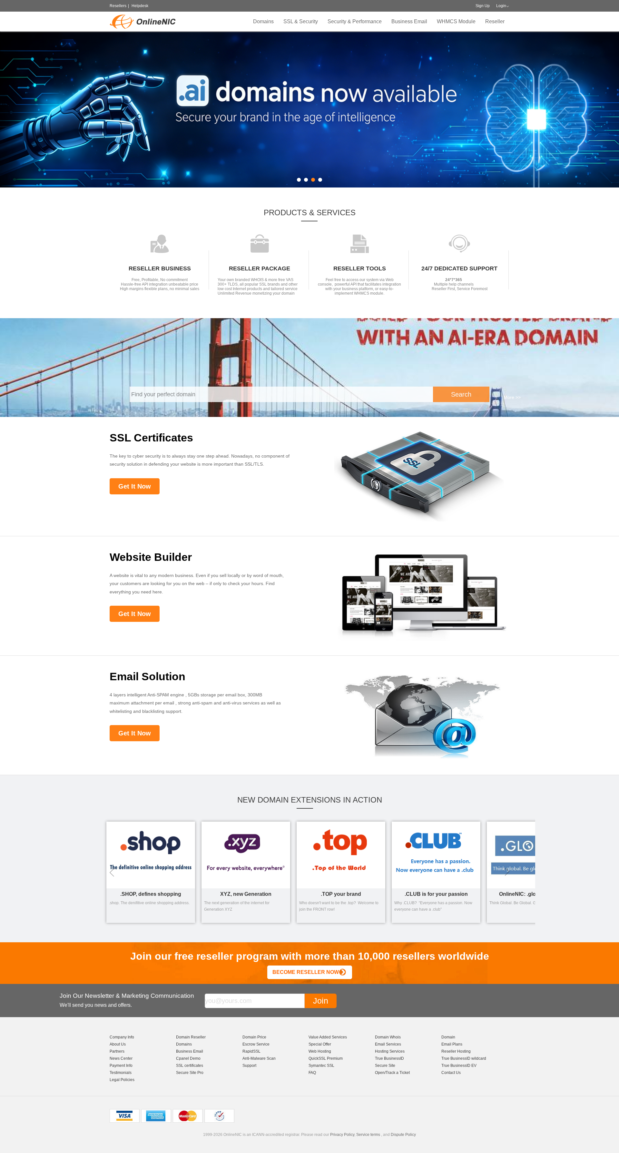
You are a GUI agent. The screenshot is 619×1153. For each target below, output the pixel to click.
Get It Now (134, 486)
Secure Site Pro (189, 1072)
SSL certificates (189, 1065)
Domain (448, 1037)
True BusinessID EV (459, 1065)
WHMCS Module (456, 21)
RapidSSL (251, 1051)
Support (249, 1065)
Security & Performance (355, 21)
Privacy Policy (342, 1134)
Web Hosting (320, 1051)
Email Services (388, 1044)
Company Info (122, 1037)
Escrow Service (256, 1044)
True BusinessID (389, 1058)
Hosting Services (390, 1051)
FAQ (312, 1072)
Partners (117, 1051)
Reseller (495, 21)
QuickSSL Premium (326, 1058)
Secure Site (385, 1065)
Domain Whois (388, 1037)
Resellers (118, 6)
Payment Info (121, 1065)
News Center (121, 1058)
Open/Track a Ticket (392, 1072)
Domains (263, 21)
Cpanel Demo (188, 1058)
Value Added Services (328, 1037)
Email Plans (451, 1044)
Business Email (409, 21)
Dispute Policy (403, 1134)
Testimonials (121, 1072)
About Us (118, 1044)
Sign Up (483, 6)
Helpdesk (140, 6)
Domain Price (254, 1037)
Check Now (498, 122)
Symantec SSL (321, 1065)
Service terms (368, 1134)
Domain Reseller (191, 1037)
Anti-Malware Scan (259, 1058)
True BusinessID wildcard (463, 1058)
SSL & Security (300, 21)
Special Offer (320, 1044)
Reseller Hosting (456, 1051)
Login (501, 6)
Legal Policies (122, 1079)
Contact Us (451, 1072)
